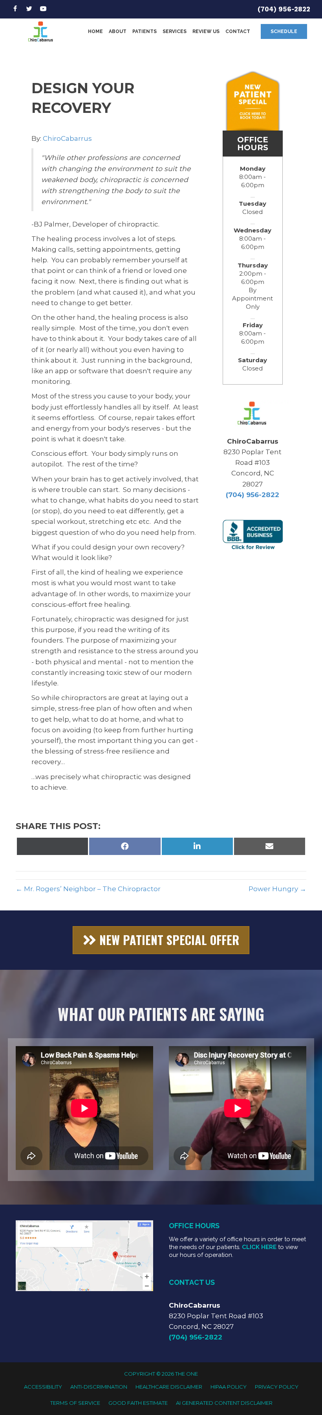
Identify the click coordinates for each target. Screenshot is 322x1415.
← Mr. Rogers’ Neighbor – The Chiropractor (88, 889)
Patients (144, 31)
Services (175, 31)
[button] (284, 31)
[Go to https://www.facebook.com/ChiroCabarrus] (15, 9)
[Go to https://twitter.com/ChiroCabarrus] (29, 9)
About (117, 31)
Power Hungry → (277, 889)
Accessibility (43, 1387)
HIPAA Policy (228, 1387)
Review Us (206, 31)
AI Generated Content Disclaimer (224, 1403)
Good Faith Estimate (138, 1403)
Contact (237, 31)
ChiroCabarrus (67, 138)
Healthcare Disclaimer (168, 1387)
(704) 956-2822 (284, 9)
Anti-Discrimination (98, 1387)
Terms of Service (75, 1403)
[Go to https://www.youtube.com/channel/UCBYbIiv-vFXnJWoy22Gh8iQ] (43, 9)
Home (95, 31)
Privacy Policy (276, 1387)
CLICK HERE (259, 1247)
